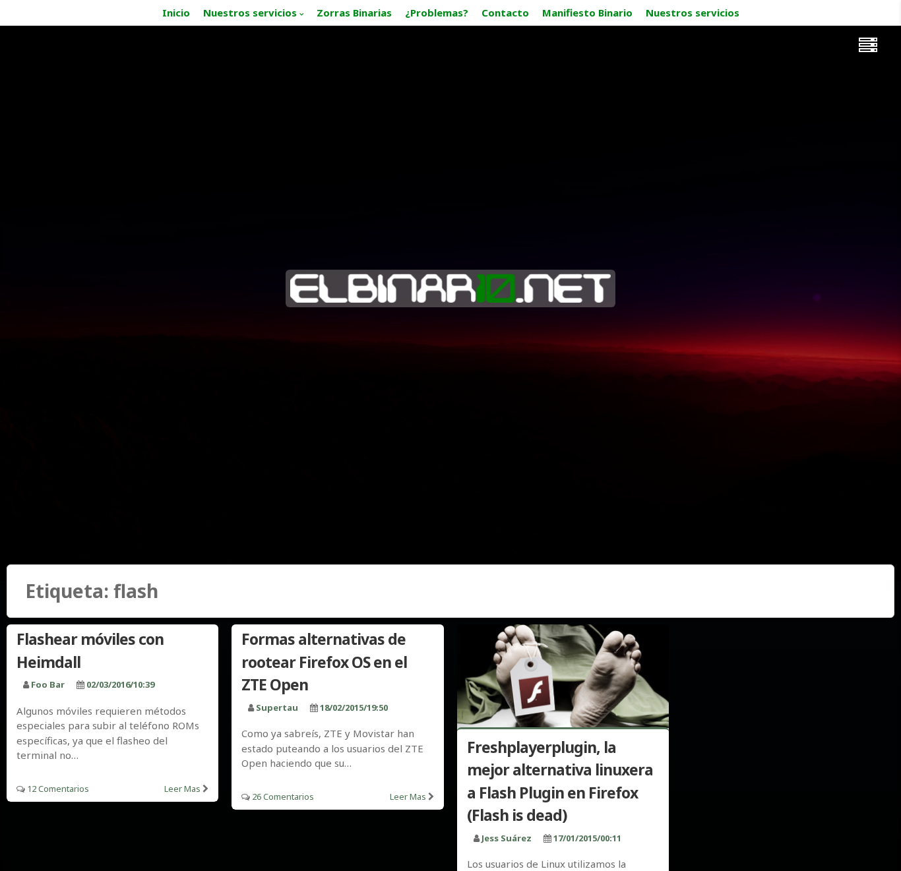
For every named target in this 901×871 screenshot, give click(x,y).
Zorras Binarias (354, 12)
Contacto (505, 12)
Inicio (176, 12)
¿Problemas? (436, 12)
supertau (277, 707)
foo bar (48, 684)
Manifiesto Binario (587, 12)
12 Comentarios (58, 789)
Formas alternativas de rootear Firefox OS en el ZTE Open (324, 661)
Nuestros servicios (250, 12)
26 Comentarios (283, 796)
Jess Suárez (507, 838)
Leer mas (182, 789)
